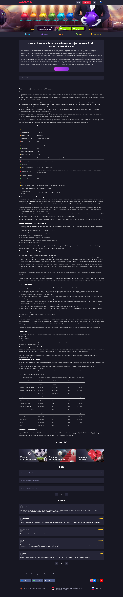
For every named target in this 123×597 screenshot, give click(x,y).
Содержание (47, 574)
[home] (25, 2)
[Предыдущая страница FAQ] (56, 494)
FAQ (54, 574)
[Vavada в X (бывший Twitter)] (98, 580)
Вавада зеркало (61, 69)
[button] (121, 18)
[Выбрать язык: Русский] (101, 2)
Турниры (39, 574)
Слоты (22, 574)
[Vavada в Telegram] (94, 2)
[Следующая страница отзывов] (66, 563)
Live (27, 574)
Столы (32, 574)
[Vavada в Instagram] (91, 580)
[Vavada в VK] (94, 580)
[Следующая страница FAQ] (66, 494)
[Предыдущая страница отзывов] (56, 563)
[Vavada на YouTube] (101, 580)
